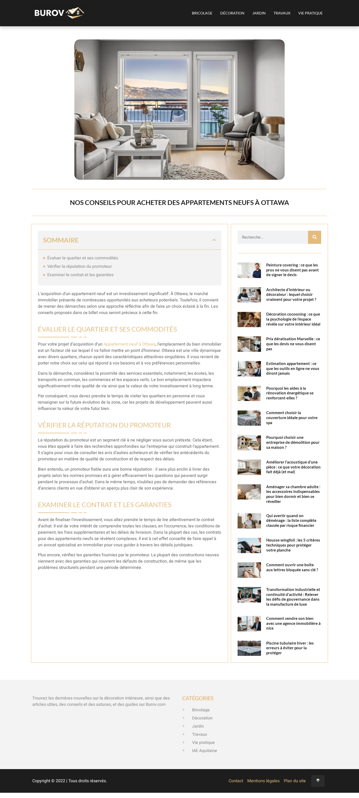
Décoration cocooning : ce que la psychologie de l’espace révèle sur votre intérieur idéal (293, 319)
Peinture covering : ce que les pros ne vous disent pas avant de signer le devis (292, 269)
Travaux (282, 13)
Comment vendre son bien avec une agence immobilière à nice (293, 623)
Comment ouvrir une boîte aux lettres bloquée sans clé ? (292, 567)
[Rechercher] (314, 237)
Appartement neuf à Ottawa (130, 344)
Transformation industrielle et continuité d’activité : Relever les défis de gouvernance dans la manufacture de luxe (293, 596)
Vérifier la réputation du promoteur (79, 266)
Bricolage (202, 13)
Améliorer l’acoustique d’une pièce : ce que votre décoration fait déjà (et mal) (293, 467)
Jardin (259, 13)
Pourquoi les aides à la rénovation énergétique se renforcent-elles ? (290, 393)
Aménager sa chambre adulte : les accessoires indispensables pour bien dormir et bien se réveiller (293, 494)
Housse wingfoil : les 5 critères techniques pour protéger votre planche (293, 545)
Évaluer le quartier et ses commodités (82, 258)
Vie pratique (310, 13)
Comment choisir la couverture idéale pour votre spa (291, 417)
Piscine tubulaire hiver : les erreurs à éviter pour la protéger (290, 648)
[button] (214, 240)
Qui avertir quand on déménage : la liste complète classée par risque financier (291, 520)
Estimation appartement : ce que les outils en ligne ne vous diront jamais (292, 368)
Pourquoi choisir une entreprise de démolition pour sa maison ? (293, 442)
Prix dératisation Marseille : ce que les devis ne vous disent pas (293, 343)
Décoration (232, 13)
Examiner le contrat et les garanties (80, 275)
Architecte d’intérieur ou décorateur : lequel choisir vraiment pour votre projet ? (291, 294)
